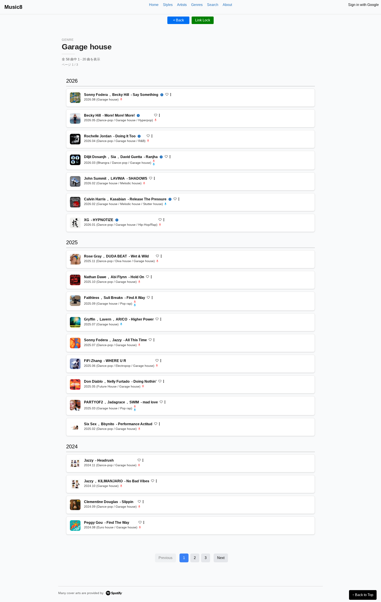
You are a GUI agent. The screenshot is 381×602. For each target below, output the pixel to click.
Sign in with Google (363, 5)
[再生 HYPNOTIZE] (75, 223)
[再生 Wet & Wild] (75, 259)
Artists (182, 5)
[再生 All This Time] (75, 343)
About (227, 5)
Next (220, 558)
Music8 (13, 7)
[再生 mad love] (75, 405)
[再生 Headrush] (75, 463)
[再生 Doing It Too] (75, 139)
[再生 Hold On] (75, 280)
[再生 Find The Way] (75, 525)
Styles (168, 5)
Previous (165, 558)
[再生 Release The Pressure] (75, 202)
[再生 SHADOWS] (75, 181)
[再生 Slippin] (75, 504)
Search (212, 5)
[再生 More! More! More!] (75, 118)
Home (154, 5)
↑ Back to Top (362, 595)
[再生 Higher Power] (75, 322)
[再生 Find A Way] (75, 300)
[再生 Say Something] (75, 97)
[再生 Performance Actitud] (75, 427)
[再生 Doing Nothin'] (75, 384)
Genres (197, 5)
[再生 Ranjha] (75, 160)
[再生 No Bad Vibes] (75, 484)
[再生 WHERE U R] (75, 363)
